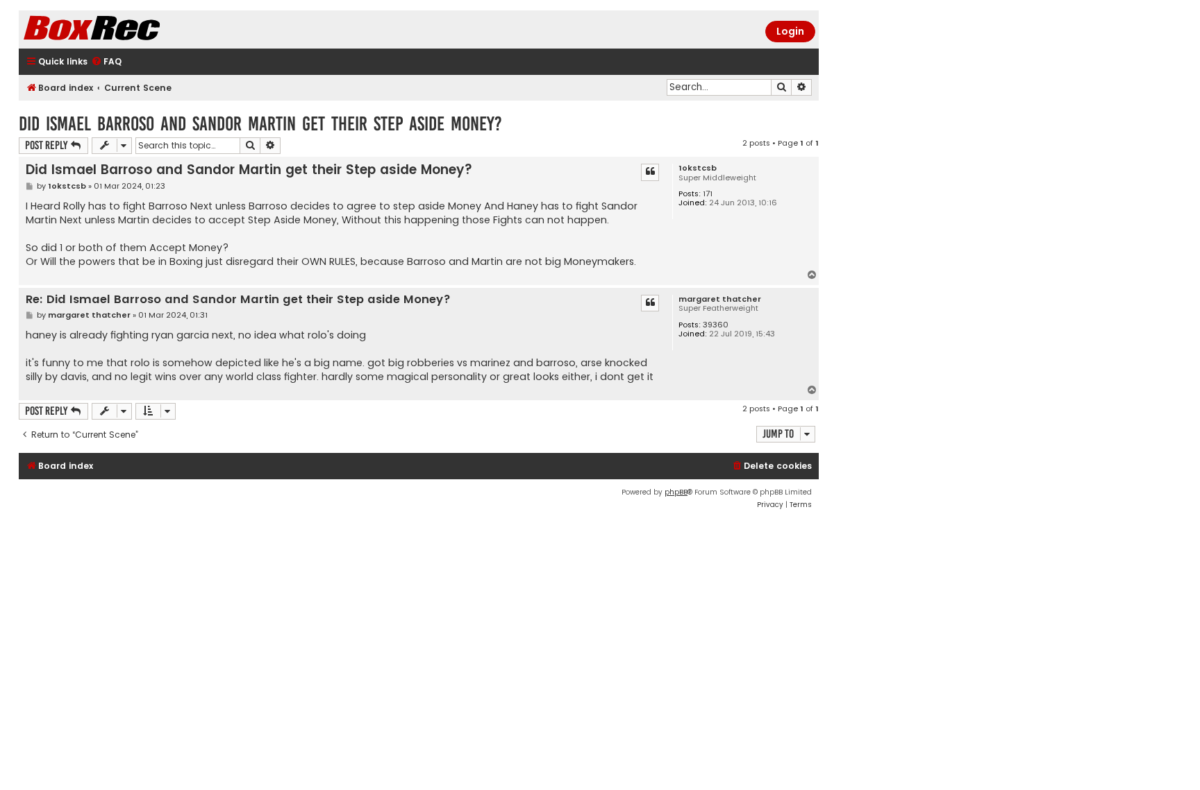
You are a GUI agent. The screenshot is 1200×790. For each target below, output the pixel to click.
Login (790, 31)
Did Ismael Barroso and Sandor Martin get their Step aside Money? (260, 124)
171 (707, 193)
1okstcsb (697, 168)
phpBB (676, 492)
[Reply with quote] (650, 172)
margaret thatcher (719, 299)
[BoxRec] (126, 29)
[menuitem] (106, 62)
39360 (715, 324)
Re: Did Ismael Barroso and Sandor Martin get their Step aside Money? (238, 300)
